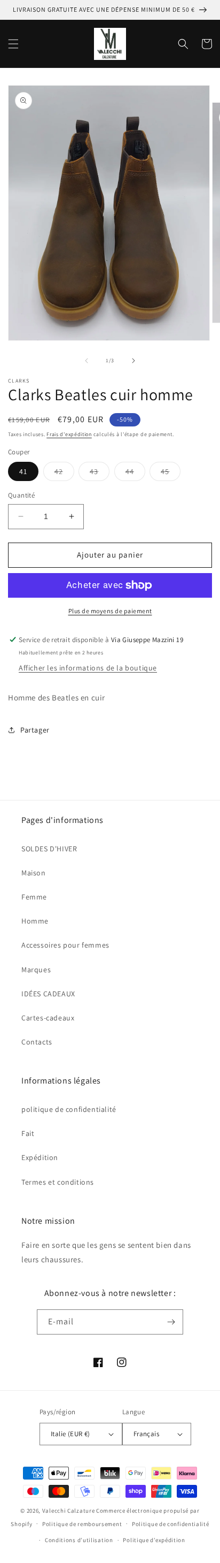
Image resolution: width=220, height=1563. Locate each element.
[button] (13, 44)
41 (23, 471)
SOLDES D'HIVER (49, 848)
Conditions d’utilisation (79, 1540)
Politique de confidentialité (170, 1524)
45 (170, 473)
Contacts (36, 1042)
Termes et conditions (57, 1182)
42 (64, 473)
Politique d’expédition (154, 1540)
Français (146, 1433)
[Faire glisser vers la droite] (133, 360)
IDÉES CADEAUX (48, 993)
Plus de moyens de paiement (110, 611)
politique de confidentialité (68, 1109)
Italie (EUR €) (70, 1433)
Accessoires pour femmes (65, 945)
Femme (34, 897)
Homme (35, 921)
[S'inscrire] (171, 1322)
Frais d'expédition (69, 434)
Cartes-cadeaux (47, 1018)
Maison (33, 873)
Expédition (39, 1157)
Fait (27, 1133)
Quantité (21, 495)
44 (135, 473)
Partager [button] (35, 730)
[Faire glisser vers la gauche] (86, 360)
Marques (36, 969)
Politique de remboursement (82, 1524)
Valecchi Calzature (68, 1510)
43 (99, 473)
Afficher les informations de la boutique (88, 668)
